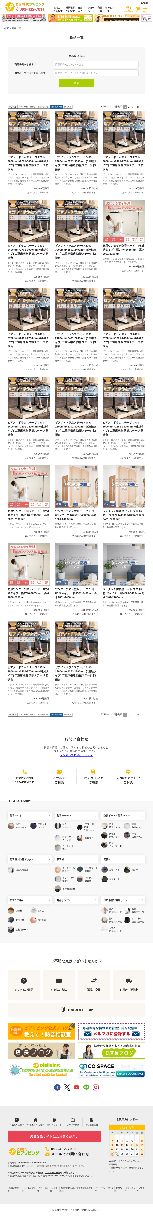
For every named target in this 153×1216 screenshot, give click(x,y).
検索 (76, 83)
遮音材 (107, 859)
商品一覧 (100, 9)
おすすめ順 (23, 107)
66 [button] (138, 106)
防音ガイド (81, 9)
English (144, 2)
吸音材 (60, 859)
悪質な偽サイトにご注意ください (54, 1136)
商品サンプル (64, 900)
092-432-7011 (63, 1149)
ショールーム (91, 9)
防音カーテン (64, 815)
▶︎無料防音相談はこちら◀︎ (76, 755)
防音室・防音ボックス (22, 859)
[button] (143, 106)
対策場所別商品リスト (115, 900)
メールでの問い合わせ (70, 1154)
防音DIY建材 (16, 900)
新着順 (32, 107)
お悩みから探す (58, 9)
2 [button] (129, 106)
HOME (6, 28)
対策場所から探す (70, 9)
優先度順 (67, 107)
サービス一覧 (109, 9)
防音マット (16, 815)
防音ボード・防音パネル (117, 815)
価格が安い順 (43, 107)
